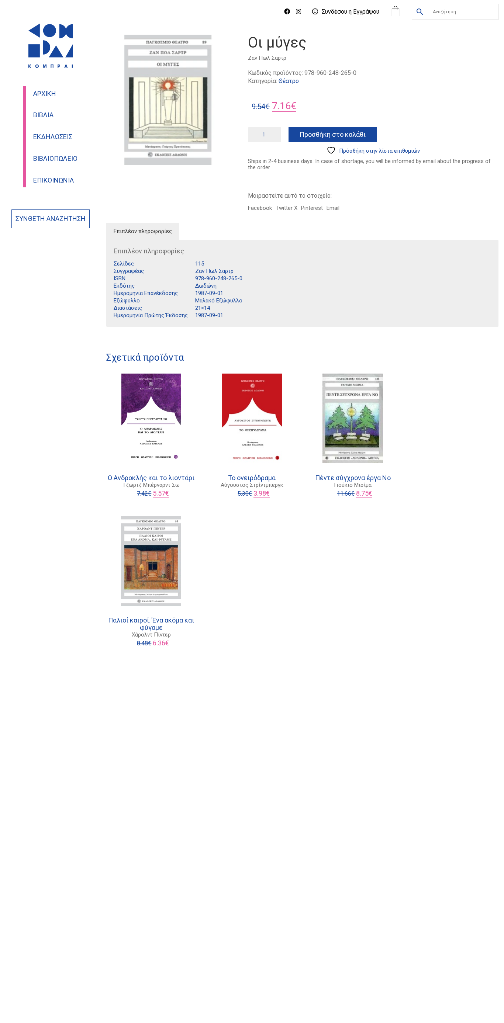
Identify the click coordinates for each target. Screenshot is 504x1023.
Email (333, 208)
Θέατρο (289, 80)
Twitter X (286, 208)
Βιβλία (43, 115)
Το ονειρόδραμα (252, 478)
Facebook (260, 208)
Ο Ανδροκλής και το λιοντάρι (151, 478)
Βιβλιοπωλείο (55, 158)
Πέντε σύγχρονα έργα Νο (353, 478)
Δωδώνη (206, 285)
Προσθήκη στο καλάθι (333, 134)
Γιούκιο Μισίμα (353, 485)
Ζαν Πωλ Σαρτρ (267, 58)
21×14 (202, 308)
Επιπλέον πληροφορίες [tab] (143, 231)
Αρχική (44, 93)
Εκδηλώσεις (52, 137)
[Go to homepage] (50, 46)
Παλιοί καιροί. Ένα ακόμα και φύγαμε (151, 624)
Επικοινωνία (53, 180)
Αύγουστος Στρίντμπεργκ (252, 485)
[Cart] (395, 12)
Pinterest (312, 208)
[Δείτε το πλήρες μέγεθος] (116, 46)
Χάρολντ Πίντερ (151, 634)
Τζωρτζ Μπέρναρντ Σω (151, 485)
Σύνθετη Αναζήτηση (50, 218)
